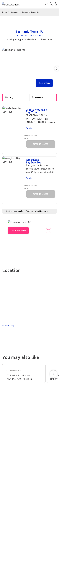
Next (53, 374)
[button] (55, 4)
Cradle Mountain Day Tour (36, 111)
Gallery (21, 211)
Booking (29, 211)
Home (4, 12)
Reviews (44, 211)
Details (29, 128)
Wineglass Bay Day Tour (34, 161)
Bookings (14, 12)
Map (37, 211)
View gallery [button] (44, 83)
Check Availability (18, 230)
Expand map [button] (8, 325)
